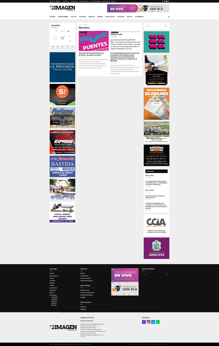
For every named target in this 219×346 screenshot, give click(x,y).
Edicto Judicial (149, 175)
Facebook (83, 307)
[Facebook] (144, 322)
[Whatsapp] (158, 322)
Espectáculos (110, 16)
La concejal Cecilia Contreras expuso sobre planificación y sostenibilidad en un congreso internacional (156, 183)
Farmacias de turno (84, 1)
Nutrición (54, 305)
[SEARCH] (166, 26)
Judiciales (54, 299)
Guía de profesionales (95, 1)
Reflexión (54, 303)
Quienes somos (106, 1)
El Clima (82, 273)
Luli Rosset (88, 344)
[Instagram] (148, 322)
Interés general (63, 16)
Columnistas (139, 16)
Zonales (100, 16)
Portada (52, 16)
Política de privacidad (86, 295)
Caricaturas (54, 297)
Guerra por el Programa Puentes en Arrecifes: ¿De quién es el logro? (91, 54)
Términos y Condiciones (87, 292)
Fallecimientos (74, 1)
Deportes (91, 16)
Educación (54, 301)
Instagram (83, 309)
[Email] (153, 322)
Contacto (113, 1)
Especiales (120, 16)
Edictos (129, 16)
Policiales (82, 16)
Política (73, 16)
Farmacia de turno (85, 278)
